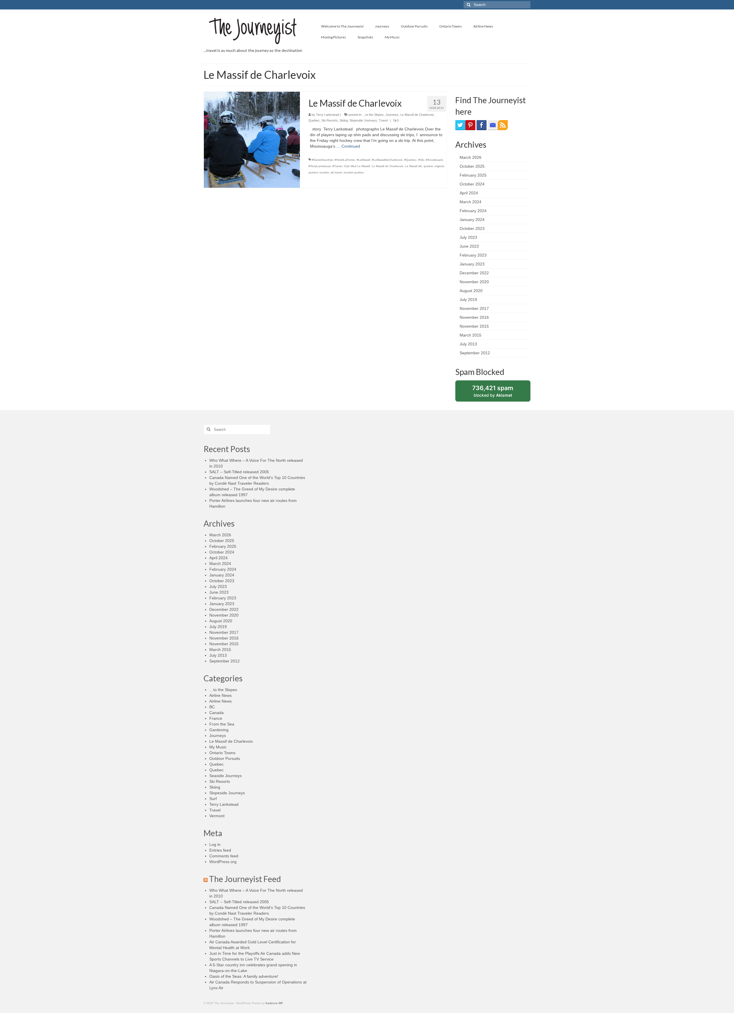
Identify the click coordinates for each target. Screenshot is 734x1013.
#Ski (421, 159)
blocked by (498, 392)
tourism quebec (354, 172)
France (215, 718)
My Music (218, 747)
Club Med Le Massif (357, 166)
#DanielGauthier (322, 159)
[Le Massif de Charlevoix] (252, 139)
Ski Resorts (329, 120)
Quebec (314, 120)
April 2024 (469, 193)
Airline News (220, 695)
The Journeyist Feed (245, 879)
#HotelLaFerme (345, 159)
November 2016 (474, 317)
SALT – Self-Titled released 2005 (239, 472)
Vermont (217, 815)
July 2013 (468, 344)
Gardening (219, 730)
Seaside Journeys (225, 775)
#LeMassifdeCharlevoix (387, 159)
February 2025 (473, 175)
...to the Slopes (373, 114)
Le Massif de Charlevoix (417, 114)
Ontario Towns (222, 752)
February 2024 (473, 210)
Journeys (392, 114)
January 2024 (472, 219)
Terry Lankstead (327, 114)
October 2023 (472, 228)
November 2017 (474, 308)
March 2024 (470, 202)
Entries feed (220, 850)
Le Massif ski (413, 166)
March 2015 (470, 335)
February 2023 (473, 255)
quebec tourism (319, 172)
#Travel (337, 166)
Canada (216, 712)
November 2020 (474, 281)
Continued (350, 146)
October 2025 (472, 166)
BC (212, 707)
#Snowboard (434, 159)
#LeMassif (363, 159)
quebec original (433, 166)
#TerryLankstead (320, 166)
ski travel (336, 172)
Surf (213, 798)
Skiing (343, 120)
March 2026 (470, 157)
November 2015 (474, 326)
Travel (383, 120)
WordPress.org (223, 861)
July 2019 (468, 299)
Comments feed (223, 856)
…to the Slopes (223, 689)
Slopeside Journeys (363, 120)
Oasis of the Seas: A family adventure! (243, 976)
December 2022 (474, 273)
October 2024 (472, 184)
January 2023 (472, 264)
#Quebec (410, 159)
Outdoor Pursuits (224, 758)
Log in (214, 844)
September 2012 (475, 353)
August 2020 (471, 290)
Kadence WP (274, 1003)
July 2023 (468, 237)
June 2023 (469, 246)
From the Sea (221, 724)
